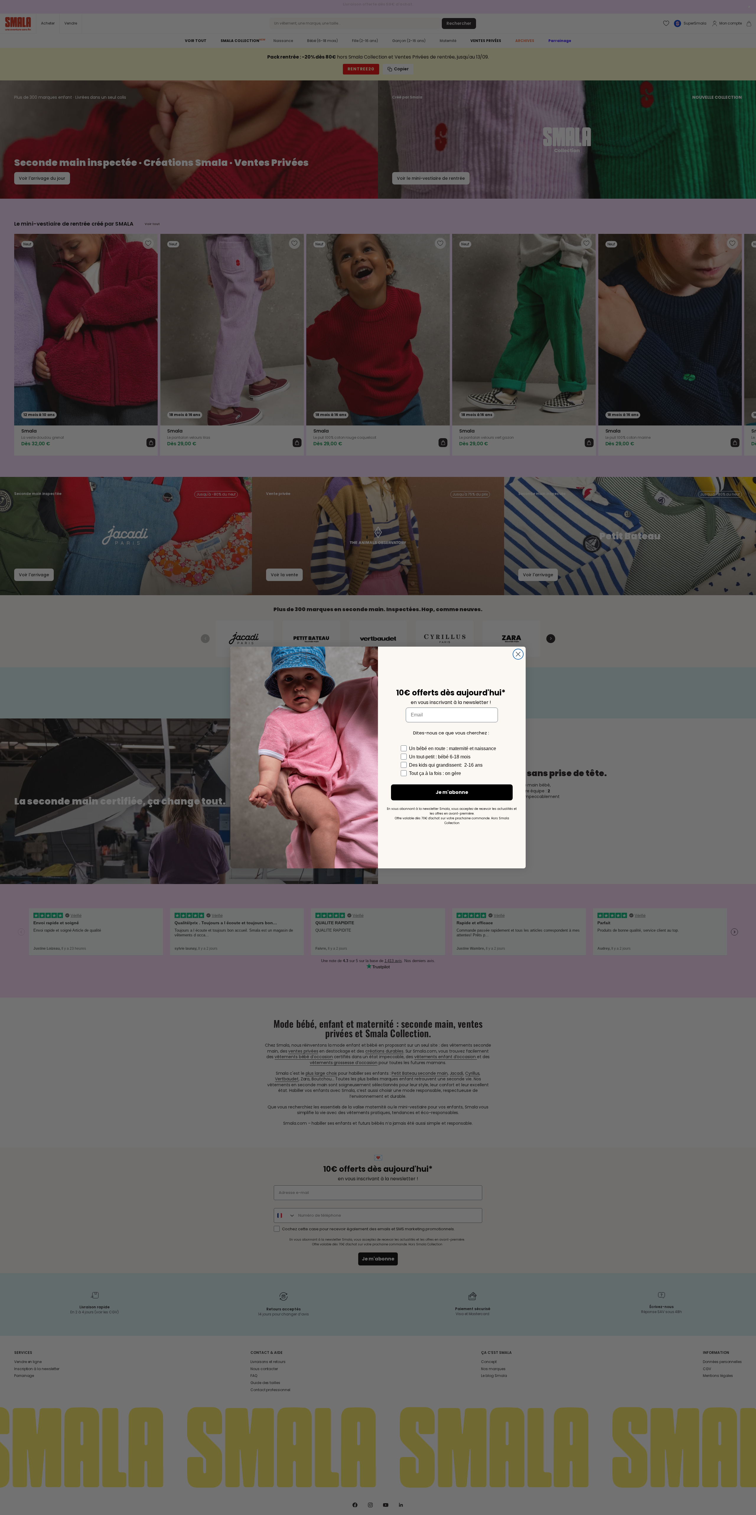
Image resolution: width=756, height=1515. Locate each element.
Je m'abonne (452, 792)
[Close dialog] (518, 654)
